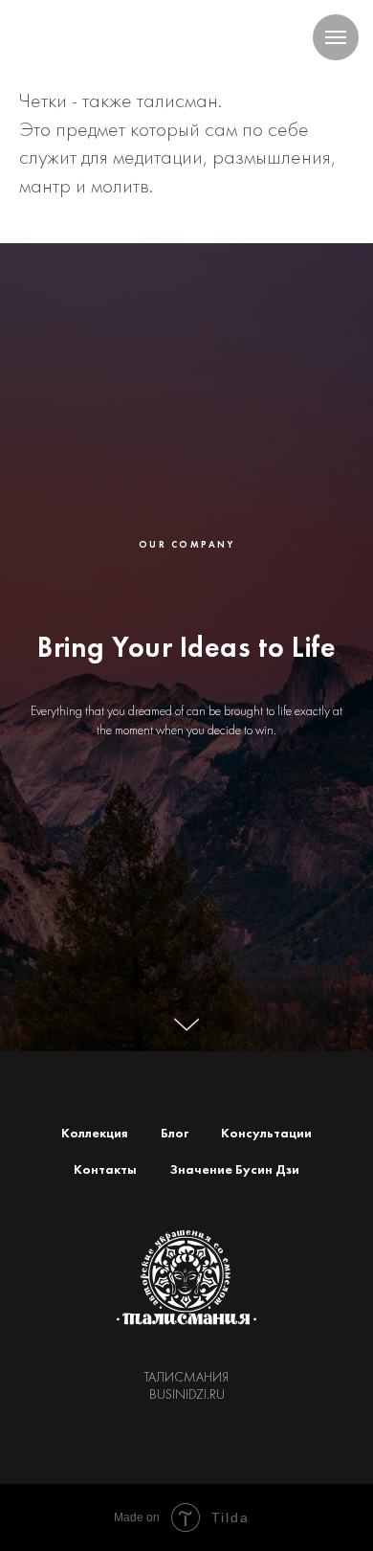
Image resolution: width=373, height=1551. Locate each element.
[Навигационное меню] (335, 37)
